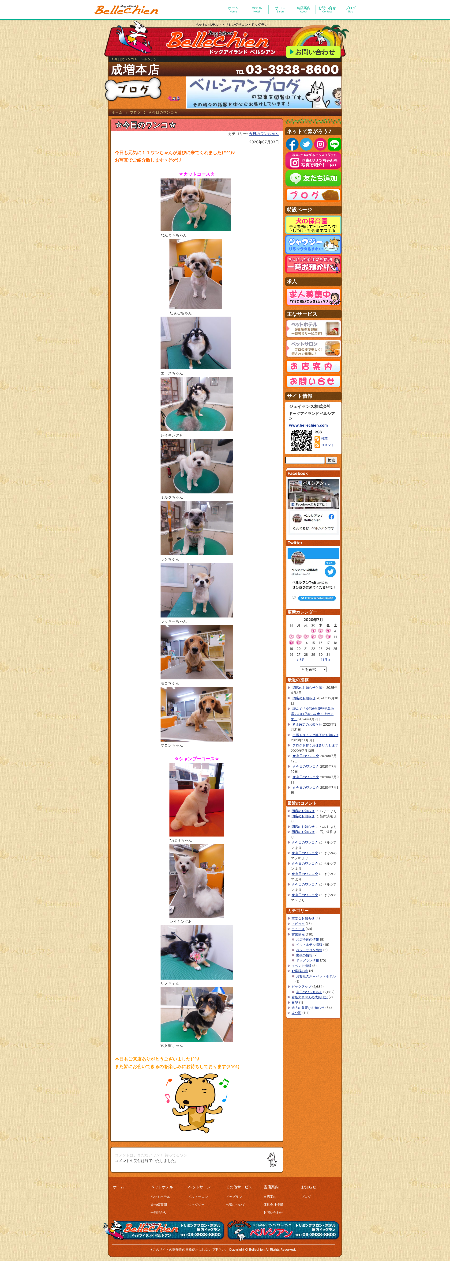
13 (298, 643)
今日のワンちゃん (264, 133)
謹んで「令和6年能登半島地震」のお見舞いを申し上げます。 (312, 714)
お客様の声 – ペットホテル (316, 976)
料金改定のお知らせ (307, 724)
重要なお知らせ (303, 918)
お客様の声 (300, 971)
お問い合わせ (315, 52)
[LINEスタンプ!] (196, 1102)
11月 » (325, 660)
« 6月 (301, 660)
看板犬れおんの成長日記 (310, 997)
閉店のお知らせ (303, 698)
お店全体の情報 (307, 939)
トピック (298, 924)
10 (328, 637)
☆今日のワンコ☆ (305, 756)
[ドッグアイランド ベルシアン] (126, 9)
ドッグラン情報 (307, 960)
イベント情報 (301, 966)
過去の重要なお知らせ (308, 1008)
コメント (327, 445)
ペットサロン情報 (309, 950)
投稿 (324, 438)
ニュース (298, 929)
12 (291, 643)
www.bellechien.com (308, 425)
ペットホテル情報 (309, 945)
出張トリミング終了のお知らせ (315, 735)
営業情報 (298, 934)
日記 (295, 1002)
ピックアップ (301, 986)
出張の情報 (304, 955)
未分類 (296, 1013)
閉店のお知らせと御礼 (308, 687)
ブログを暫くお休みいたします (315, 745)
